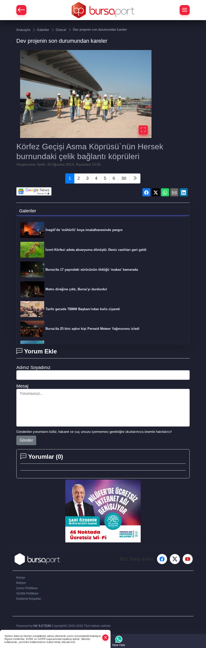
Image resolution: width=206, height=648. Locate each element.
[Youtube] (188, 559)
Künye (20, 577)
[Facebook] (162, 559)
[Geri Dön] (21, 10)
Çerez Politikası (27, 588)
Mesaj (22, 386)
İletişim (21, 583)
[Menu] (185, 10)
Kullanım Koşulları (28, 598)
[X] (175, 559)
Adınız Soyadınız (33, 367)
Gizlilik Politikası (27, 593)
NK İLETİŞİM (42, 626)
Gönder (26, 440)
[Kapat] (105, 637)
